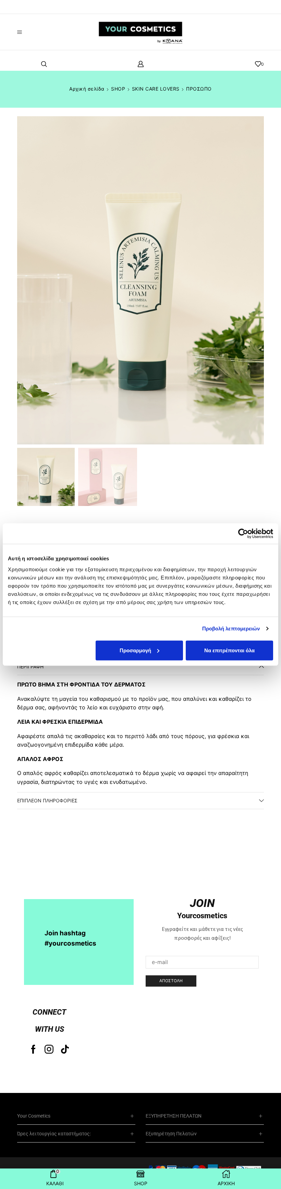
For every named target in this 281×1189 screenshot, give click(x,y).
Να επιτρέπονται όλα (229, 650)
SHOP (118, 89)
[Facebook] (33, 1049)
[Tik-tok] (65, 1049)
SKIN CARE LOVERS (156, 89)
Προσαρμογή (135, 650)
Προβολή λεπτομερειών (231, 628)
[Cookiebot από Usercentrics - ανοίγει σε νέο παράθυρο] (243, 534)
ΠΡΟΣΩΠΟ (199, 89)
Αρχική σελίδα (87, 89)
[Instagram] (49, 1049)
